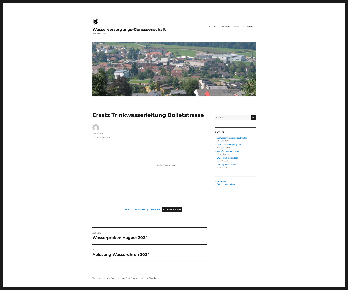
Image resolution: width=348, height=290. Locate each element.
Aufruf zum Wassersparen (228, 151)
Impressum (222, 181)
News (236, 26)
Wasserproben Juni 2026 (227, 158)
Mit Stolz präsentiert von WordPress (143, 278)
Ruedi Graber (98, 133)
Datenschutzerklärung (227, 184)
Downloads (249, 26)
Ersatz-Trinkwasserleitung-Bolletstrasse (142, 210)
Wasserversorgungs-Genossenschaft (129, 29)
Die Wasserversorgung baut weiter (232, 138)
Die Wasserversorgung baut (229, 145)
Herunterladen (172, 210)
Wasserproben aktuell (226, 164)
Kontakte (224, 26)
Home (212, 26)
